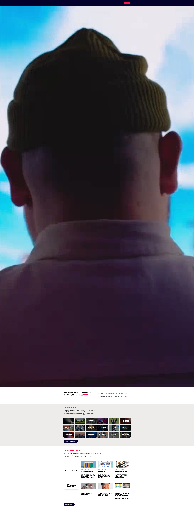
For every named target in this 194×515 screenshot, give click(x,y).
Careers (112, 2)
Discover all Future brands (70, 441)
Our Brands (97, 2)
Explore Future (89, 2)
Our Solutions (105, 2)
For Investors (119, 2)
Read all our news (68, 504)
